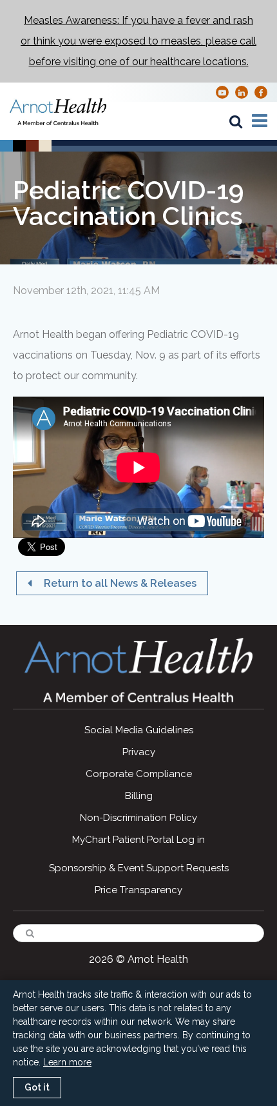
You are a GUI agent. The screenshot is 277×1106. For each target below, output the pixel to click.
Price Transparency (138, 890)
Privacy (138, 752)
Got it (37, 1087)
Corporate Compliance (139, 774)
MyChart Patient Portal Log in (138, 839)
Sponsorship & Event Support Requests (139, 868)
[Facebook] (261, 92)
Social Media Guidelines (138, 730)
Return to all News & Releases (118, 583)
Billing (139, 796)
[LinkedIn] (241, 92)
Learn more (67, 1062)
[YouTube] (222, 92)
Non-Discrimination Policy (138, 818)
